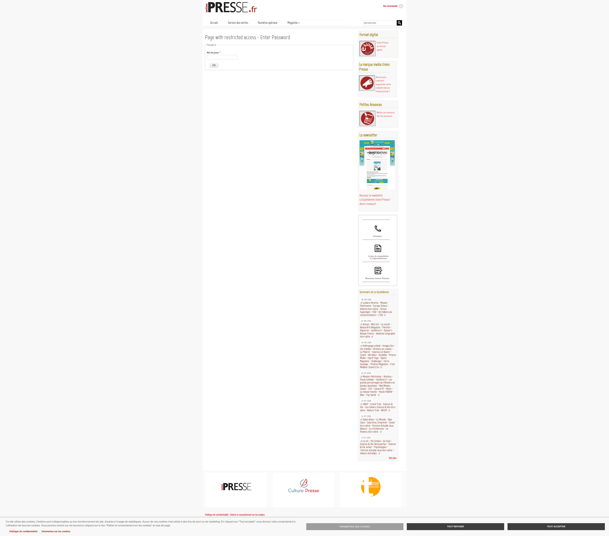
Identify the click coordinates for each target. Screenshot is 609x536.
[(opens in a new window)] (303, 492)
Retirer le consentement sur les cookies (247, 514)
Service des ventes (238, 23)
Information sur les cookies (56, 531)
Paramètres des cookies (355, 526)
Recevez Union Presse (377, 278)
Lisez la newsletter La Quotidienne (378, 257)
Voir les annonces (384, 116)
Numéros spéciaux (267, 23)
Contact (377, 236)
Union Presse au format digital (382, 46)
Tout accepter (556, 526)
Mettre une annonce (386, 112)
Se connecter (390, 6)
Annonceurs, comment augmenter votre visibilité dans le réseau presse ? (383, 84)
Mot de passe (213, 52)
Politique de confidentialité (23, 531)
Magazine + (293, 23)
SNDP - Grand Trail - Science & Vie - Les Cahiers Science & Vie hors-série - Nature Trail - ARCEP (378, 407)
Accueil (214, 23)
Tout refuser (455, 526)
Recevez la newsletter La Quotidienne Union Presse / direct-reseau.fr (375, 200)
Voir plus (392, 457)
